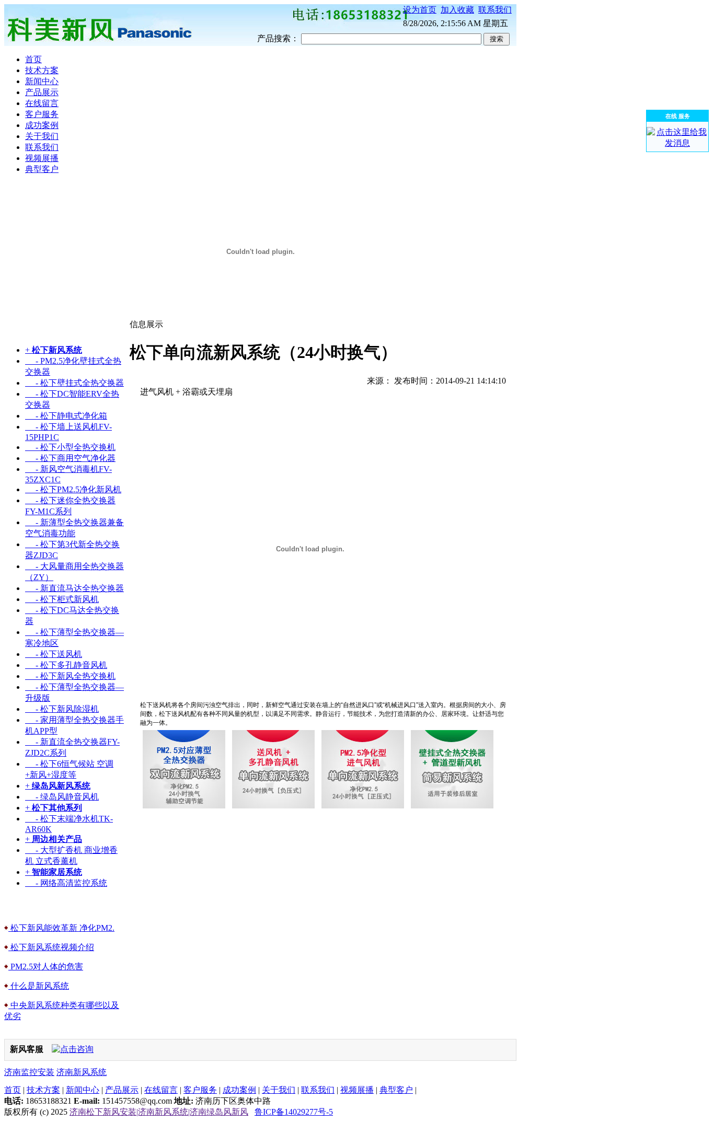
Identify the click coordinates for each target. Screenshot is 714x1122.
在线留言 (161, 1089)
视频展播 (357, 1089)
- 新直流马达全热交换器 (74, 588)
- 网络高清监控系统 (66, 882)
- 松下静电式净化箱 (66, 415)
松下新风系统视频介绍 (51, 947)
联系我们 (495, 9)
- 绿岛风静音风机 (62, 796)
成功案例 (239, 1089)
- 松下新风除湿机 (62, 708)
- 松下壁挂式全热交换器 (74, 382)
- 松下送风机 (53, 654)
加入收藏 (457, 9)
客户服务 (200, 1089)
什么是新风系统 (38, 985)
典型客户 (396, 1089)
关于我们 (278, 1089)
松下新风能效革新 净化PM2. (61, 927)
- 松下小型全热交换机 (70, 447)
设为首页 (419, 9)
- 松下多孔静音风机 (66, 665)
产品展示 (122, 1089)
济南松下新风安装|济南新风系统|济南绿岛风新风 (159, 1111)
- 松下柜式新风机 (62, 599)
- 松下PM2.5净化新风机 (73, 489)
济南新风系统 (81, 1072)
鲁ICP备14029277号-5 (294, 1111)
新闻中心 (82, 1089)
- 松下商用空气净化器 (70, 458)
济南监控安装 (29, 1072)
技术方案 (43, 1089)
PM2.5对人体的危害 (45, 966)
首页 (12, 1089)
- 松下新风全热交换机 (70, 676)
